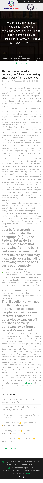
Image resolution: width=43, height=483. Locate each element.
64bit (28, 473)
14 (5, 84)
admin (6, 81)
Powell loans (27, 383)
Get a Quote (23, 63)
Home (21, 56)
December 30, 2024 (22, 81)
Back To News (10, 448)
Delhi (36, 81)
